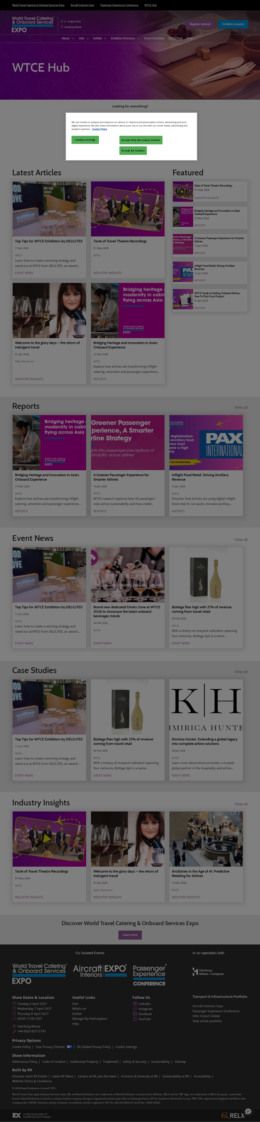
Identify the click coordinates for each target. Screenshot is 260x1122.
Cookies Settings (85, 139)
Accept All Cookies (133, 150)
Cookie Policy (99, 129)
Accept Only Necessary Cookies (141, 139)
